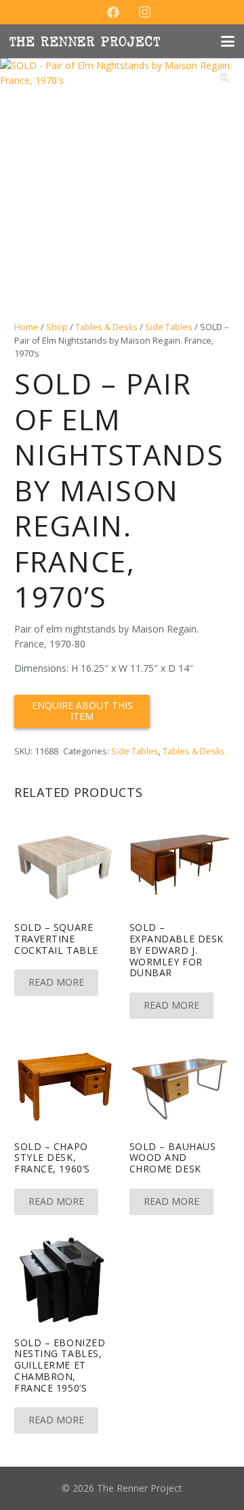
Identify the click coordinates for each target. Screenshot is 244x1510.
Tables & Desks (106, 327)
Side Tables (168, 327)
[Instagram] (144, 12)
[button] (228, 41)
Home (26, 327)
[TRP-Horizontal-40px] (84, 41)
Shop (57, 327)
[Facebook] (113, 12)
